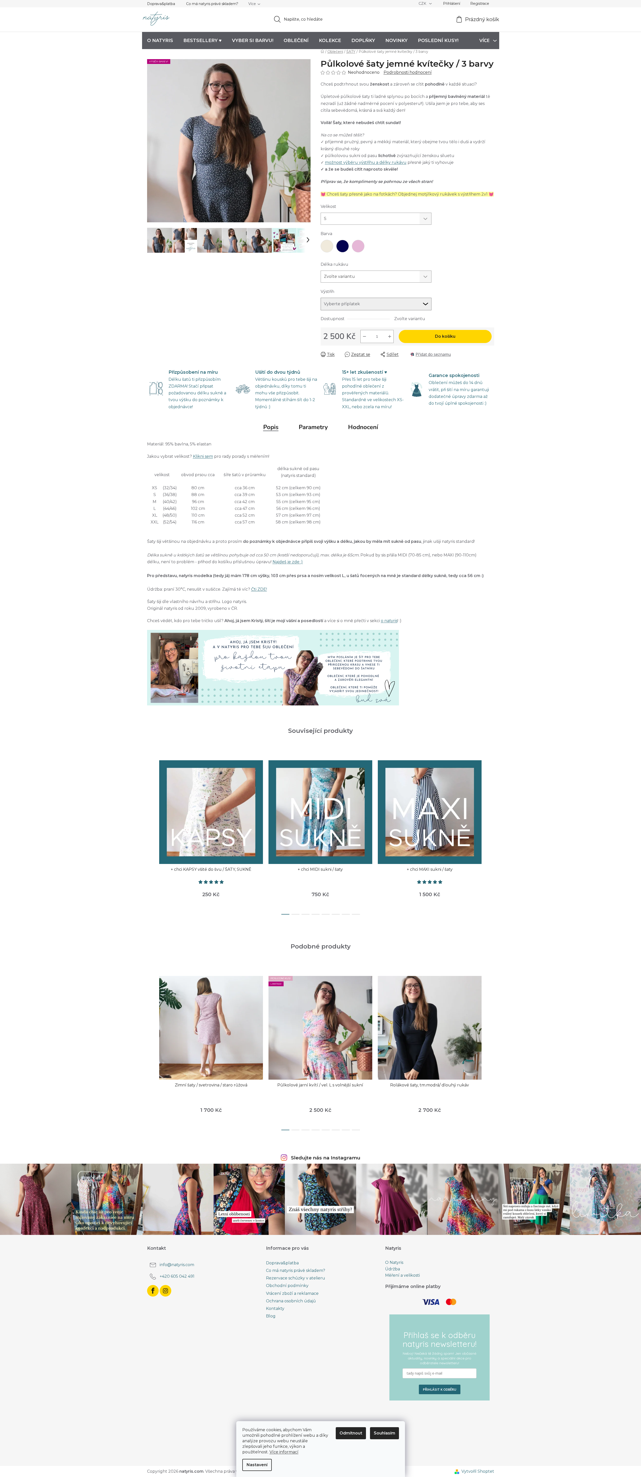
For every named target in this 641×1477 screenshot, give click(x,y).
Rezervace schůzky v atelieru (295, 1278)
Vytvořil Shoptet (477, 1471)
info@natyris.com (177, 1264)
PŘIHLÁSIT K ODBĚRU (439, 1389)
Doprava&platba (161, 4)
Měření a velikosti (402, 1275)
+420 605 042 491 (177, 1276)
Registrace (479, 3)
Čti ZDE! (259, 589)
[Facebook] (153, 1291)
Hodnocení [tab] (363, 427)
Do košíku (445, 336)
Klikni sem (203, 456)
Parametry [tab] (313, 427)
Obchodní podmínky (287, 1285)
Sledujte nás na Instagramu (325, 1158)
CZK (423, 3)
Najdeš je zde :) (288, 561)
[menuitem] (160, 40)
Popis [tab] (271, 427)
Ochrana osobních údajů (291, 1301)
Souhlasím (384, 1433)
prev (151, 836)
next (490, 836)
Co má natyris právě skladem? (212, 4)
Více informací (283, 1452)
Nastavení (257, 1464)
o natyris (389, 620)
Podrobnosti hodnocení (408, 72)
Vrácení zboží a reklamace (292, 1293)
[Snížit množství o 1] (364, 336)
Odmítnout (351, 1433)
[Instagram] (165, 1291)
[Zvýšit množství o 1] (389, 336)
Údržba (392, 1269)
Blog (271, 1316)
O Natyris (394, 1262)
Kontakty (275, 1308)
